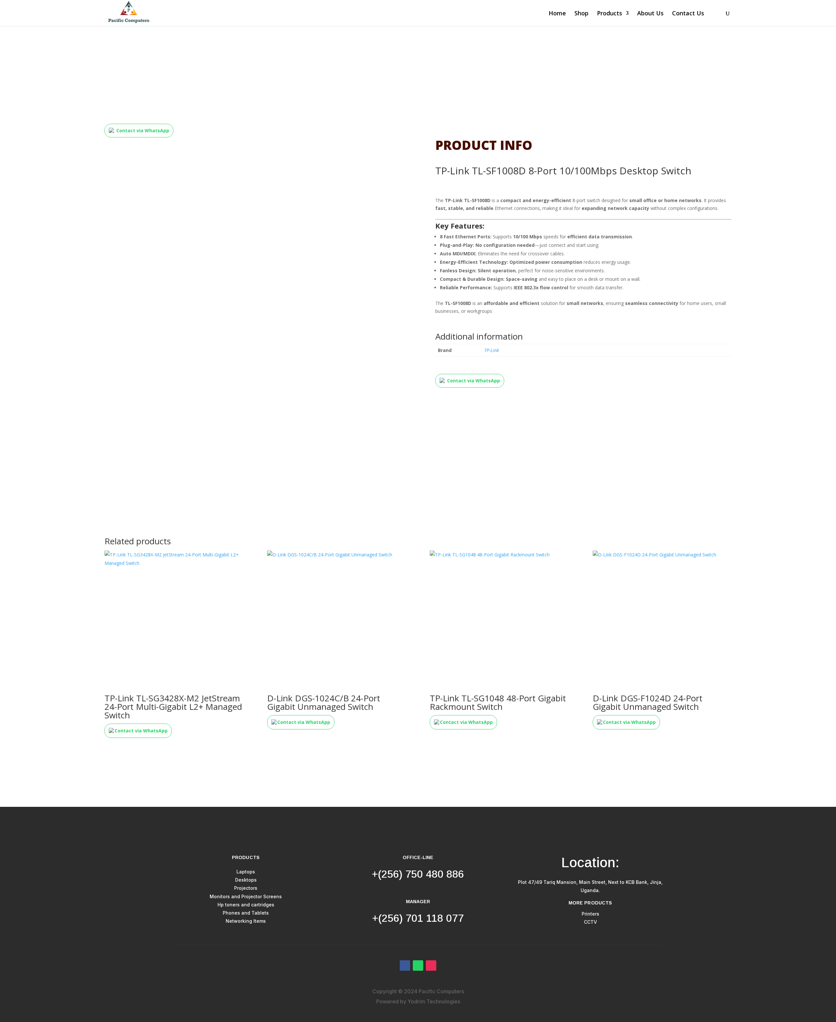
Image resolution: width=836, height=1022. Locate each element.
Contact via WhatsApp (142, 130)
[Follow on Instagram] (431, 965)
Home (557, 14)
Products (609, 14)
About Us (650, 14)
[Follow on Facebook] (405, 965)
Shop (581, 14)
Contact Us (688, 14)
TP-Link (491, 350)
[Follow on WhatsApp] (418, 965)
